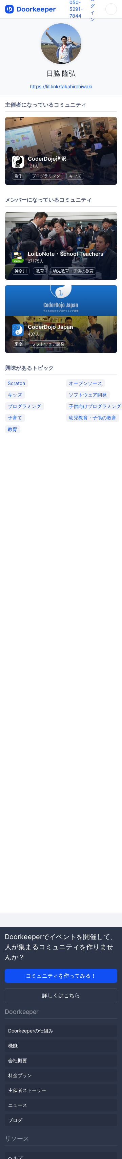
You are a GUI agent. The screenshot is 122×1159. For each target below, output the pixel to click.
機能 (13, 1045)
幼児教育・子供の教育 (73, 270)
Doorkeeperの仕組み (30, 1030)
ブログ (15, 1120)
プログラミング (46, 175)
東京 (19, 343)
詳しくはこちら (61, 995)
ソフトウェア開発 (48, 343)
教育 (40, 270)
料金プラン (20, 1075)
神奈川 (21, 270)
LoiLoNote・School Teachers (65, 253)
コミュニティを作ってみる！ (61, 975)
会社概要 (17, 1060)
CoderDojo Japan (50, 326)
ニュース (17, 1105)
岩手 (19, 175)
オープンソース (85, 383)
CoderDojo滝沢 (47, 158)
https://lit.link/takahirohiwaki (61, 86)
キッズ (75, 175)
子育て (15, 418)
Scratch (16, 383)
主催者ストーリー (27, 1090)
